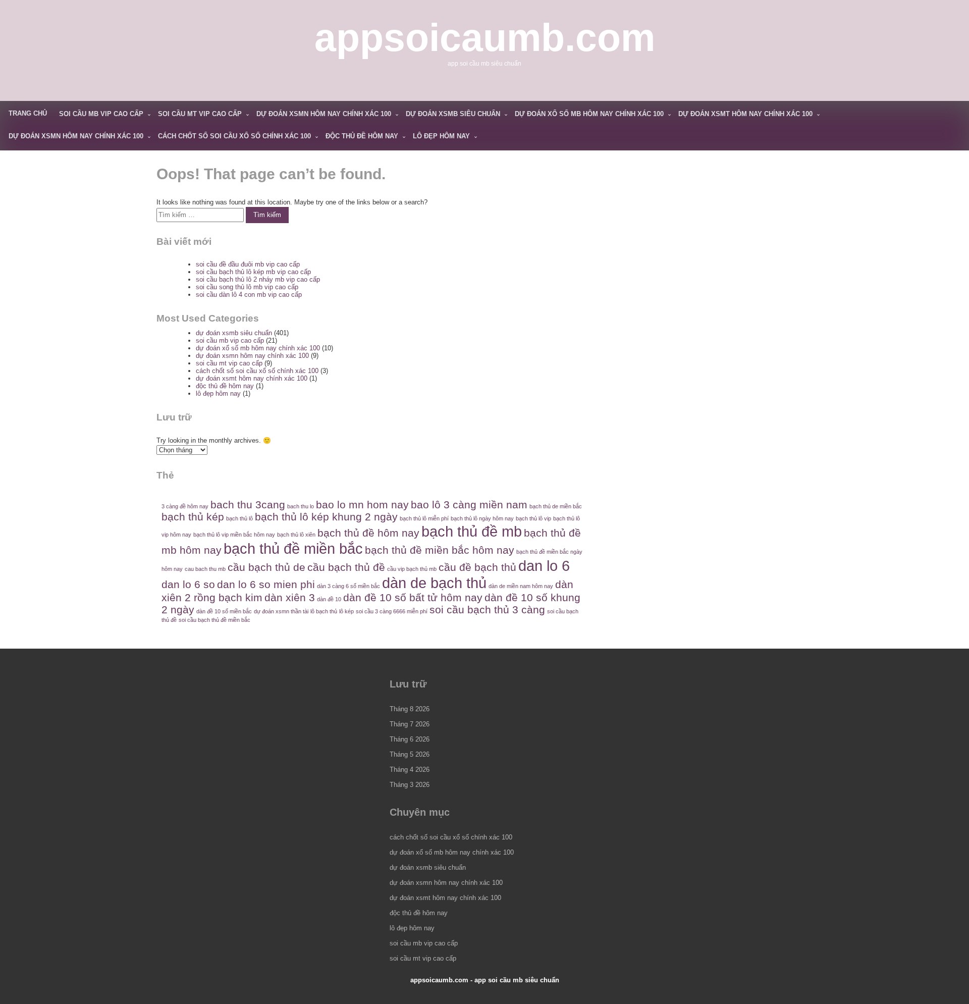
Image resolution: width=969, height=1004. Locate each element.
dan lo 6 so (188, 584)
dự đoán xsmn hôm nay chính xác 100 (323, 114)
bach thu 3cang (247, 504)
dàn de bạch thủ (434, 582)
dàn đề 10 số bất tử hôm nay (412, 597)
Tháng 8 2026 (409, 709)
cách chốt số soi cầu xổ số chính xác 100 (234, 136)
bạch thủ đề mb (471, 531)
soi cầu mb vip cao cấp (101, 114)
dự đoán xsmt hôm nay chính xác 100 (745, 114)
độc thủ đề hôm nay (362, 136)
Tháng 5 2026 (409, 754)
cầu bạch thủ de (266, 567)
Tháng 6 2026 (409, 739)
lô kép (346, 611)
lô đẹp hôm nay (441, 136)
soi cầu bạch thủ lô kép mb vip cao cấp (253, 272)
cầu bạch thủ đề (346, 567)
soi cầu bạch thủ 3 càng (487, 609)
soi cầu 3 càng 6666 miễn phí (391, 611)
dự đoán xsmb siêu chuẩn (453, 114)
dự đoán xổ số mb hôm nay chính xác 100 (589, 114)
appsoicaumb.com (484, 37)
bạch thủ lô (239, 518)
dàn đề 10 (329, 599)
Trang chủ (28, 113)
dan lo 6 (544, 565)
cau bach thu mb (205, 569)
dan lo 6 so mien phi (266, 584)
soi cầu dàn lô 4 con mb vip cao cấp (249, 294)
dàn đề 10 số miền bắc (224, 611)
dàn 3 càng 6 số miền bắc (348, 586)
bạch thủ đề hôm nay (368, 533)
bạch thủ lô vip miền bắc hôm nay (234, 535)
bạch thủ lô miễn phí (424, 518)
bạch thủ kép (193, 516)
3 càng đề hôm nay (185, 506)
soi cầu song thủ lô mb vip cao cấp (247, 287)
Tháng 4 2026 (409, 769)
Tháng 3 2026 (409, 784)
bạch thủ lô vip (533, 518)
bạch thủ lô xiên (296, 535)
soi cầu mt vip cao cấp (200, 114)
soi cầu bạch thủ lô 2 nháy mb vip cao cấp (258, 279)
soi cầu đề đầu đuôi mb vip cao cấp (248, 264)
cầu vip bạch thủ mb (412, 569)
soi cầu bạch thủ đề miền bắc (214, 620)
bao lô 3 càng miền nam (469, 504)
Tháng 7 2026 (409, 724)
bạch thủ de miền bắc (555, 506)
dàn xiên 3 (289, 597)
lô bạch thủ (323, 611)
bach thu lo (300, 506)
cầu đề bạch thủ (477, 567)
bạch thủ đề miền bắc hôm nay (439, 550)
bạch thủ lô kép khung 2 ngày (326, 516)
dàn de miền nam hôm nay (521, 586)
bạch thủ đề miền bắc (293, 548)
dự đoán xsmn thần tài (281, 611)
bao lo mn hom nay (362, 504)
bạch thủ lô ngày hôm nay (482, 518)
